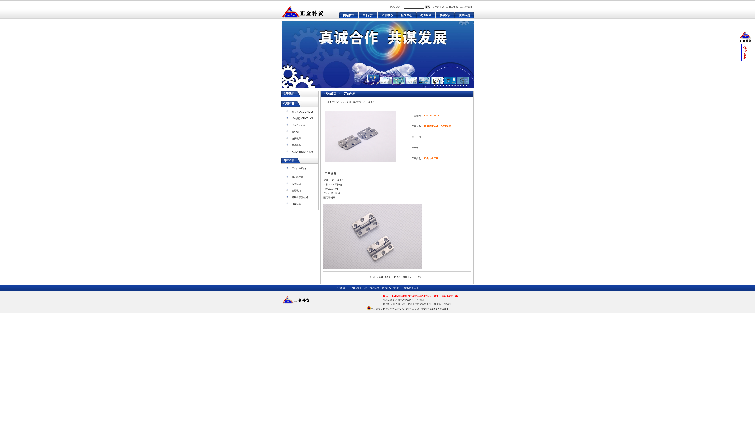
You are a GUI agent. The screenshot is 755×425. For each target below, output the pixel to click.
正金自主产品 (299, 168)
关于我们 (368, 15)
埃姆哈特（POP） (391, 288)
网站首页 (348, 15)
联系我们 (467, 7)
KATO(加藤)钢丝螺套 (302, 152)
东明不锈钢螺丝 (370, 288)
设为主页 (439, 7)
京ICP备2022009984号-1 (434, 309)
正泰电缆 (354, 288)
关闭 (420, 277)
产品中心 (387, 15)
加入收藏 (453, 7)
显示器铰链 (297, 177)
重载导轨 (296, 145)
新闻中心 (406, 15)
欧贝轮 (295, 131)
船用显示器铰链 (300, 197)
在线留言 (445, 15)
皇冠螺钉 (296, 190)
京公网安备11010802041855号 (387, 309)
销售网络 (425, 15)
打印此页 (407, 277)
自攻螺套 (296, 204)
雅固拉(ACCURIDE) (302, 111)
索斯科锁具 (410, 288)
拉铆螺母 (296, 138)
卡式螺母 (296, 184)
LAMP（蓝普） (300, 125)
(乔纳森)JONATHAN (302, 118)
